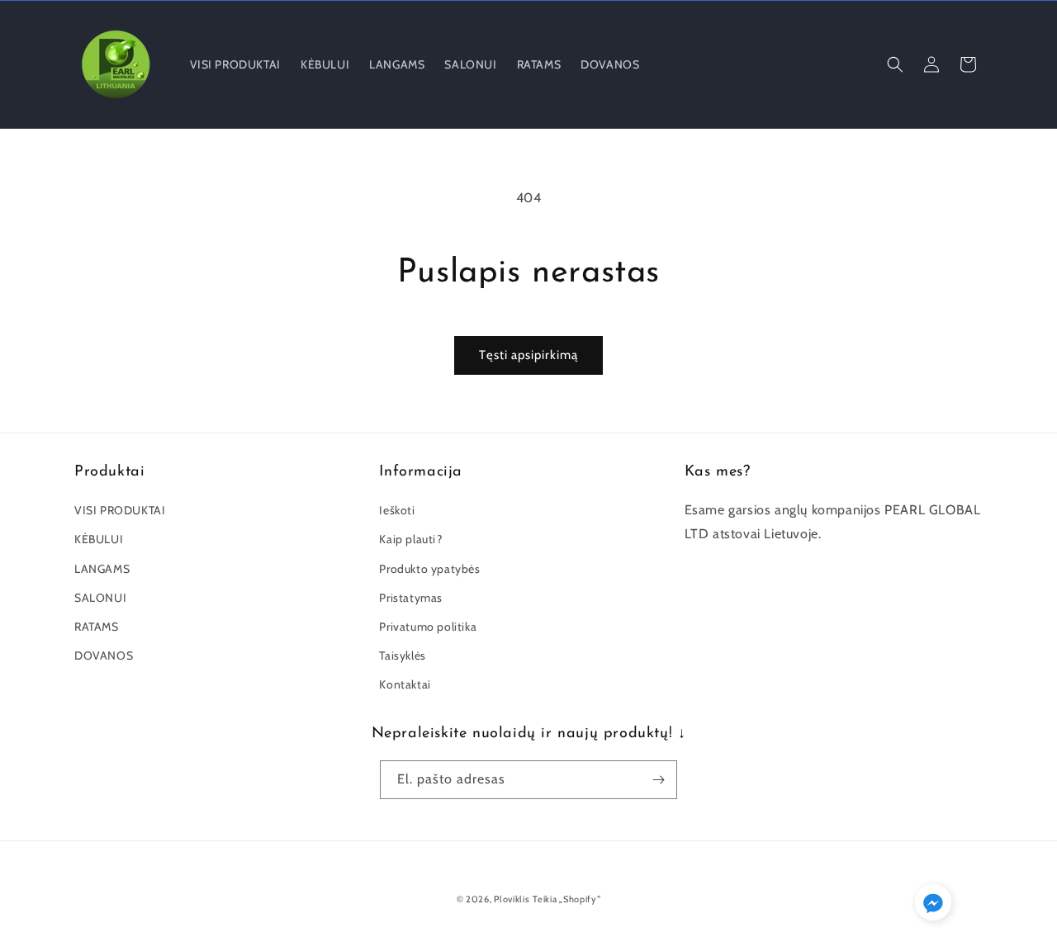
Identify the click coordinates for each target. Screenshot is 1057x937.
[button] (895, 64)
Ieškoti (397, 510)
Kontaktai (404, 684)
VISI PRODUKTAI (119, 510)
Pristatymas (411, 597)
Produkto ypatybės (429, 568)
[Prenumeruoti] (658, 779)
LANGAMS (102, 568)
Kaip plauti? (410, 539)
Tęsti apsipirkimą (528, 355)
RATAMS (96, 626)
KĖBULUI (98, 539)
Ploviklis (511, 899)
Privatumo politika (427, 626)
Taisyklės (402, 655)
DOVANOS (103, 655)
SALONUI (100, 597)
